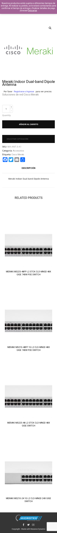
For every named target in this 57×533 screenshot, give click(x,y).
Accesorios (18, 150)
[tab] (28, 168)
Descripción (28, 168)
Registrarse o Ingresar (24, 91)
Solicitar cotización (17, 139)
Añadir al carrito (28, 124)
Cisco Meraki (18, 154)
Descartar (32, 10)
